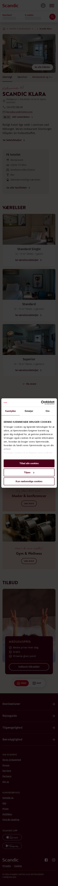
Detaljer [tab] (29, 411)
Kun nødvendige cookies (29, 481)
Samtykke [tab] (10, 411)
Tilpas (27, 472)
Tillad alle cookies (29, 463)
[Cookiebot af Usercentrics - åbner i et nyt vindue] (41, 403)
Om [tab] (47, 411)
